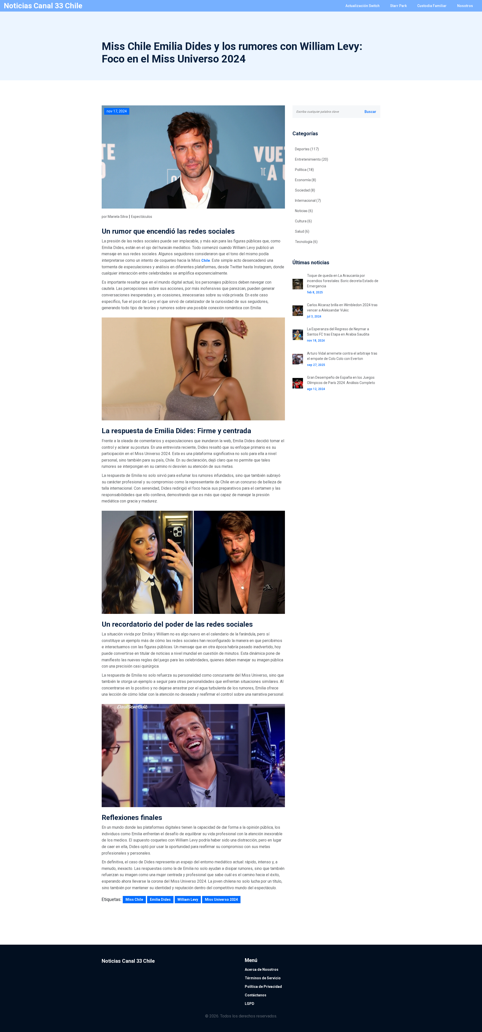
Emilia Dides (160, 899)
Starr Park (398, 6)
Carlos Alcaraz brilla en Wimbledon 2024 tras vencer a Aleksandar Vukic (342, 307)
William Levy (187, 899)
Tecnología (306, 242)
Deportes (307, 149)
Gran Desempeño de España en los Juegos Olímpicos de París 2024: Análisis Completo (341, 380)
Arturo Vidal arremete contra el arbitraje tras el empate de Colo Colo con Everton (342, 356)
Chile (205, 261)
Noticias (304, 211)
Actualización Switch (362, 6)
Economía (305, 180)
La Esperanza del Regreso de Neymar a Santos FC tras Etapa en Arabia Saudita (338, 331)
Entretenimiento (311, 159)
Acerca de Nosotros (261, 970)
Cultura (303, 221)
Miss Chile (134, 899)
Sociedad (305, 190)
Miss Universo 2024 (221, 899)
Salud (302, 231)
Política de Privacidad (263, 987)
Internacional (308, 201)
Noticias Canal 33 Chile (43, 5)
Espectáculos (141, 217)
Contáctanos (255, 995)
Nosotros (465, 6)
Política (304, 170)
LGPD (249, 1004)
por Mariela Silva (115, 217)
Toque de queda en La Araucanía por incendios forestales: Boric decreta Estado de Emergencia (342, 281)
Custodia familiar (432, 6)
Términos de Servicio (263, 978)
